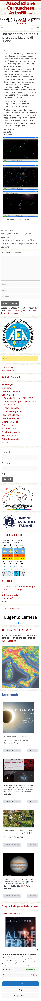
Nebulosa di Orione (16, 233)
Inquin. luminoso (10, 435)
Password (6, 463)
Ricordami (8, 474)
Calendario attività (11, 391)
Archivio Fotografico (12, 411)
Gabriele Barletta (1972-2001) (18, 398)
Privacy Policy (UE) (9, 367)
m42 (5, 233)
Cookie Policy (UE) (8, 370)
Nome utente (8, 452)
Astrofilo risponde (10, 439)
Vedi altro (7, 794)
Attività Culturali (10, 428)
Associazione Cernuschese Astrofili (20, 8)
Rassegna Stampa (10, 415)
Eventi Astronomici (11, 418)
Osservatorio (8, 395)
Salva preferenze (20, 996)
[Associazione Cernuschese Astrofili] (2, 28)
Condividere (32, 750)
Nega (20, 990)
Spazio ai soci (9, 230)
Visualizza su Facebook (12, 750)
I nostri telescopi (12, 408)
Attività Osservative (11, 432)
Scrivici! (6, 442)
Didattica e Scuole (11, 422)
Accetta (20, 984)
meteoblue (7, 581)
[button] (38, 950)
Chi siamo (6, 388)
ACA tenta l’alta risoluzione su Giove (19, 240)
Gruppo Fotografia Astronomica (20, 906)
